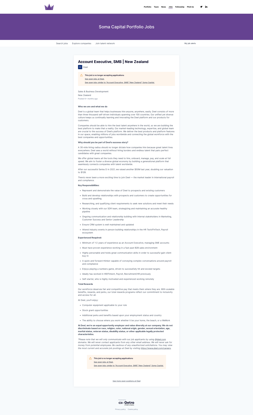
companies (81, 43)
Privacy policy (120, 409)
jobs (62, 43)
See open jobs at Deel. (94, 79)
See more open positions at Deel (126, 381)
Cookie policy (133, 409)
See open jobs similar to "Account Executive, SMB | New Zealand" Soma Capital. (120, 82)
